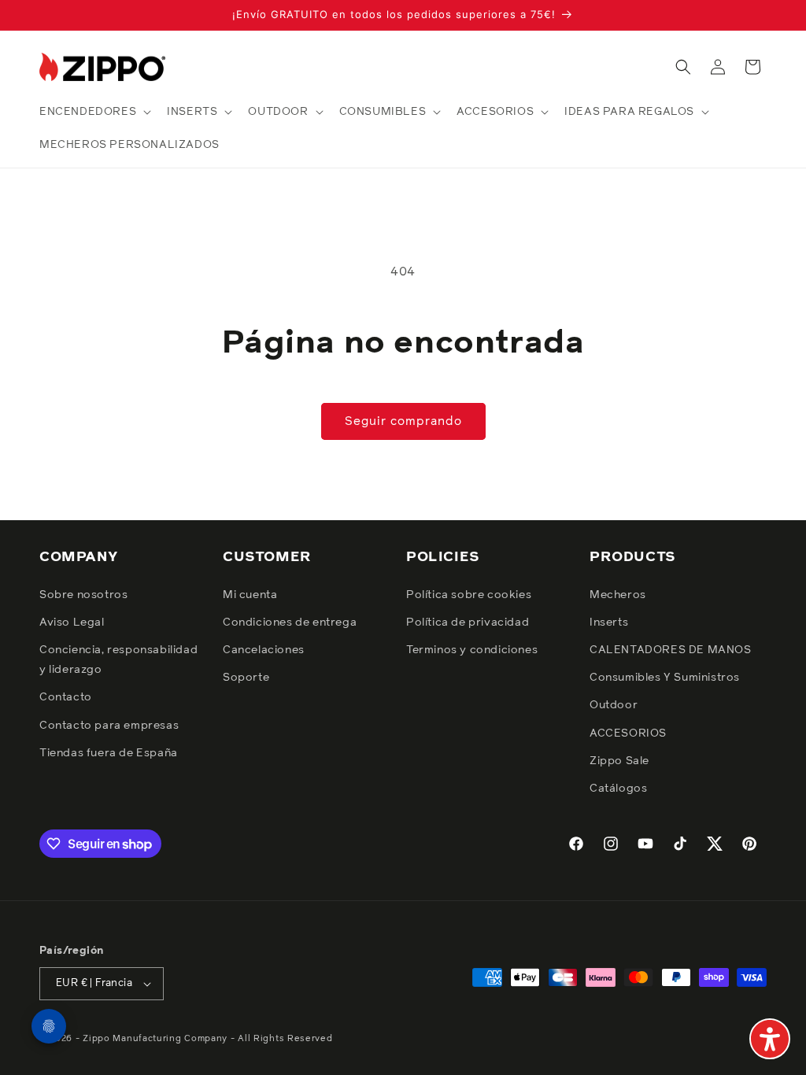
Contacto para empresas (109, 725)
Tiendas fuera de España (108, 753)
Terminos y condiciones (472, 650)
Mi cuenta (250, 594)
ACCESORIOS (628, 733)
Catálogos (618, 788)
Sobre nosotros (83, 594)
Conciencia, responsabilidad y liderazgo (118, 660)
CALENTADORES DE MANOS (671, 650)
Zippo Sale (619, 761)
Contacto (65, 697)
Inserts (609, 622)
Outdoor (614, 705)
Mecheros (618, 594)
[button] (93, 111)
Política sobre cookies (468, 594)
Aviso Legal (72, 622)
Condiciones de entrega (290, 622)
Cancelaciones (264, 650)
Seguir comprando (403, 421)
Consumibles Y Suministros (665, 677)
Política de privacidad (467, 622)
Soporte (246, 677)
